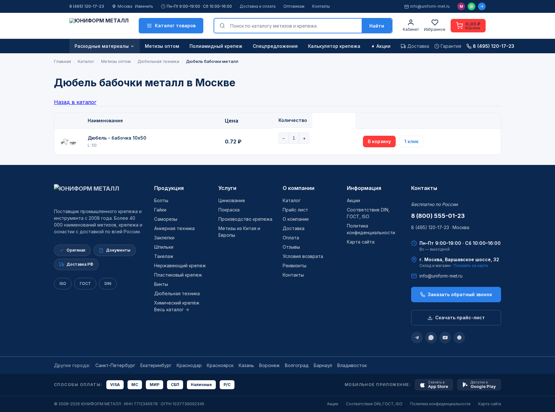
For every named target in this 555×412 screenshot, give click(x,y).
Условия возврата (303, 256)
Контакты (321, 6)
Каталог (292, 200)
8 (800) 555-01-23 (438, 215)
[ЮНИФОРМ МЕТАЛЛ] (98, 25)
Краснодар (189, 365)
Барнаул (323, 365)
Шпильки (163, 247)
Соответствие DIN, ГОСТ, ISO (374, 403)
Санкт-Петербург (115, 365)
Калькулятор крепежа (334, 46)
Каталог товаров (175, 25)
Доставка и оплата (258, 6)
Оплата (291, 237)
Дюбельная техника (177, 293)
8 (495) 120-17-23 (86, 6)
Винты (161, 284)
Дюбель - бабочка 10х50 (117, 138)
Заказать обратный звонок (460, 294)
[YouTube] (445, 337)
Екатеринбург (156, 365)
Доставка (293, 228)
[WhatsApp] (471, 6)
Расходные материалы (102, 46)
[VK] (459, 337)
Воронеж (269, 365)
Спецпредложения (275, 46)
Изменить (144, 6)
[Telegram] (482, 6)
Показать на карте (471, 265)
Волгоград (297, 365)
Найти (376, 26)
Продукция (169, 188)
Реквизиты (294, 265)
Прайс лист (295, 209)
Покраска (229, 209)
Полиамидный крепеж (215, 46)
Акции (383, 46)
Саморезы (165, 219)
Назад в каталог (75, 102)
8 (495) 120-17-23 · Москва (440, 227)
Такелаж (163, 256)
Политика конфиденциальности (440, 403)
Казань (246, 365)
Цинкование (231, 200)
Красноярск (220, 365)
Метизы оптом (162, 46)
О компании (298, 188)
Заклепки (164, 237)
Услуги (227, 188)
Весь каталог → (171, 309)
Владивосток (352, 365)
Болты (161, 200)
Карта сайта (360, 242)
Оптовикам (293, 6)
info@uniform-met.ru (430, 6)
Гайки (160, 209)
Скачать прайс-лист (460, 317)
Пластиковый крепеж (178, 275)
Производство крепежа (245, 219)
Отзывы (291, 247)
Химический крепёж (176, 302)
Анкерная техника (174, 228)
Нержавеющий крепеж (180, 265)
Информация (364, 188)
